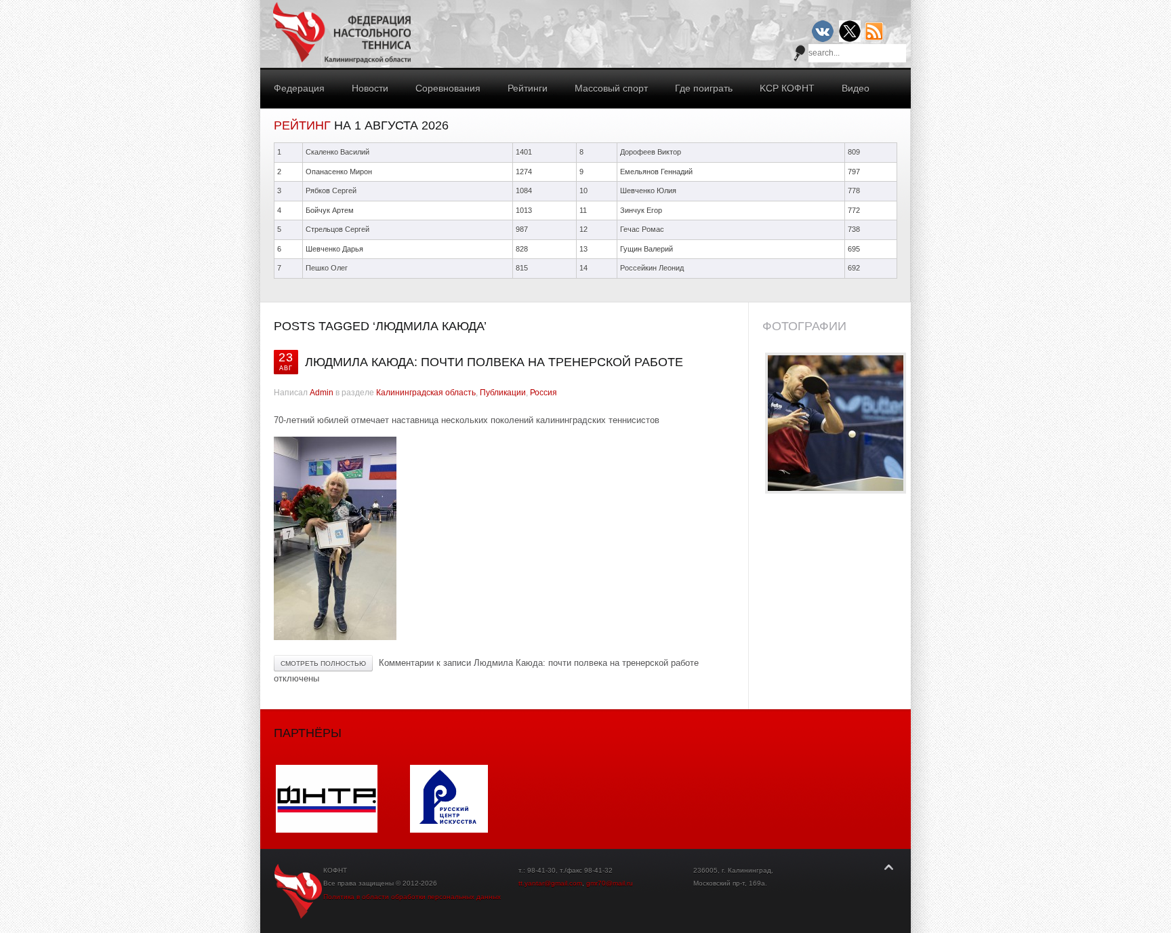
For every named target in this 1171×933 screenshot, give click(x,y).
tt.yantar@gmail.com (550, 883)
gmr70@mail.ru (609, 883)
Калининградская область (426, 392)
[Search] (799, 53)
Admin (321, 392)
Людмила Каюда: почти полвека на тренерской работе (494, 362)
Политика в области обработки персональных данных (412, 896)
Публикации (503, 392)
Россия (543, 392)
